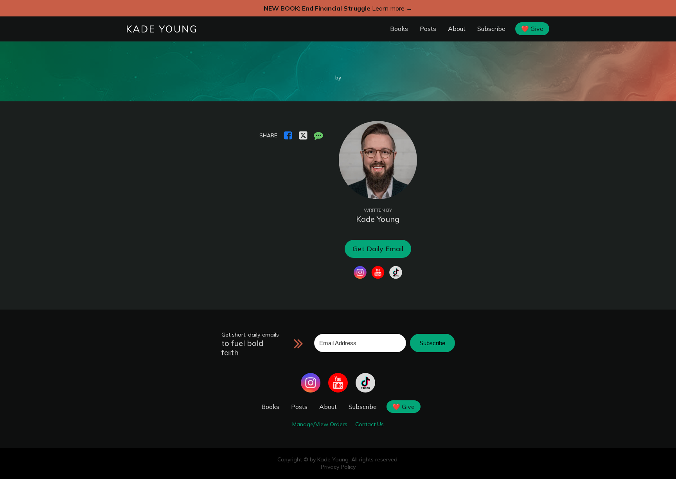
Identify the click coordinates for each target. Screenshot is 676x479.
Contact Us (369, 424)
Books (399, 28)
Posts (428, 28)
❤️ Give (532, 28)
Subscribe (491, 28)
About (457, 28)
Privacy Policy (338, 466)
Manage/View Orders (319, 424)
